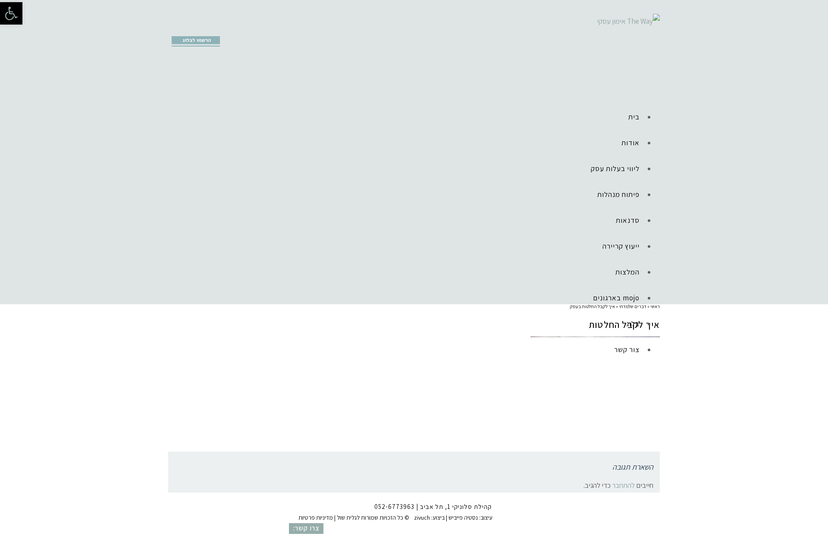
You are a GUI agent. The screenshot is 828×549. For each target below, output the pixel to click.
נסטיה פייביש (463, 517)
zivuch (422, 517)
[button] (11, 13)
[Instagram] (187, 28)
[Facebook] (174, 28)
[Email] (214, 28)
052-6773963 (394, 506)
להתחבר (623, 485)
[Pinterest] (201, 28)
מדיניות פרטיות (315, 517)
